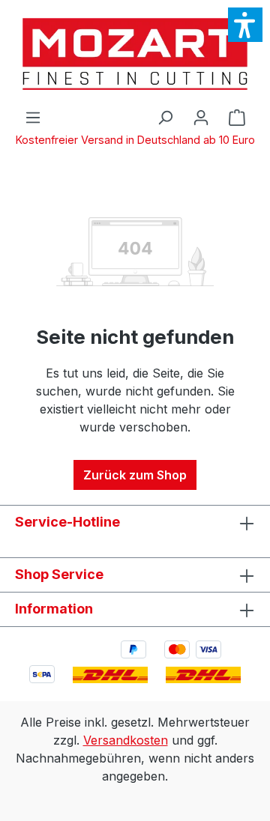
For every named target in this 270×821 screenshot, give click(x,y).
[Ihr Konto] (201, 117)
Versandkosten (125, 740)
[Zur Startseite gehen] (135, 54)
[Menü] (33, 117)
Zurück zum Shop (135, 474)
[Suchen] (165, 117)
